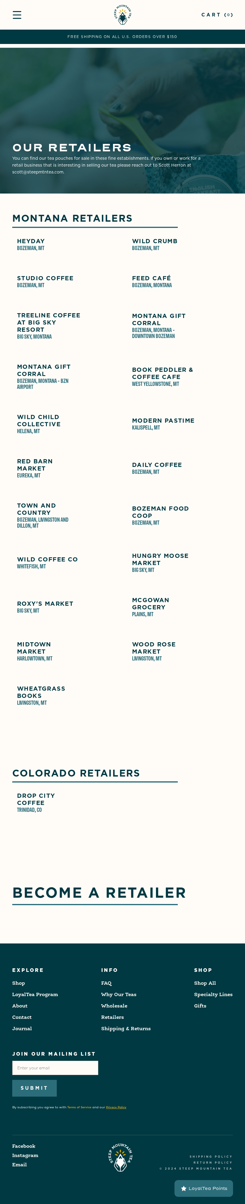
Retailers (112, 1017)
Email (19, 1165)
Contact (22, 1017)
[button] (17, 15)
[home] (122, 15)
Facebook (23, 1146)
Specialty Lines (213, 995)
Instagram (25, 1155)
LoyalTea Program (35, 995)
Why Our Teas (119, 995)
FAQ (106, 983)
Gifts (200, 1006)
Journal (22, 1029)
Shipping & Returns (126, 1029)
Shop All (205, 983)
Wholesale (114, 1006)
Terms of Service (79, 1107)
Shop (18, 983)
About (19, 1006)
